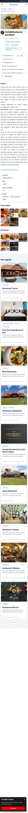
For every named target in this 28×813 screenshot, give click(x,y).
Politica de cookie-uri (7, 804)
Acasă (4, 9)
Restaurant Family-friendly (12, 49)
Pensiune (17, 323)
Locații (10, 9)
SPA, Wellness (6, 326)
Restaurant (14, 45)
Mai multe (14, 622)
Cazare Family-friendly (13, 42)
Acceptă (13, 808)
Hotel (7, 45)
